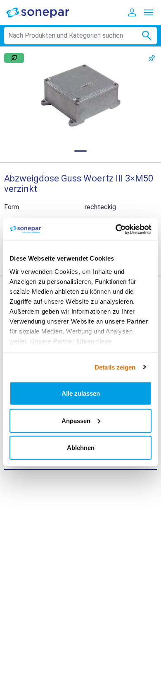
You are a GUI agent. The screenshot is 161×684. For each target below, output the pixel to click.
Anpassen (76, 420)
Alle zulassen (81, 393)
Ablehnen (81, 447)
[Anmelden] (132, 12)
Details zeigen (115, 366)
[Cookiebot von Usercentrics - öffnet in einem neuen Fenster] (116, 229)
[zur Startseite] (43, 12)
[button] (80, 95)
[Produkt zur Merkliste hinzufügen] (152, 58)
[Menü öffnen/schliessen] (148, 12)
